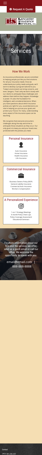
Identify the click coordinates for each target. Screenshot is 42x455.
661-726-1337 (11, 454)
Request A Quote (23, 9)
